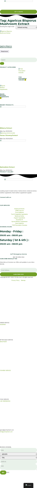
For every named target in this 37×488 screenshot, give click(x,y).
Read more (4, 51)
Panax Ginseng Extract (9, 135)
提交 (3, 472)
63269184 (3, 324)
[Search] (2, 63)
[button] (18, 14)
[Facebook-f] (2, 202)
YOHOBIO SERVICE (5, 370)
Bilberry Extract (6, 128)
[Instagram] (11, 202)
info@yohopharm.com (6, 431)
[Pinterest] (21, 202)
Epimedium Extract (7, 167)
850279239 (3, 341)
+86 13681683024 (5, 401)
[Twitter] (7, 202)
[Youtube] (16, 202)
